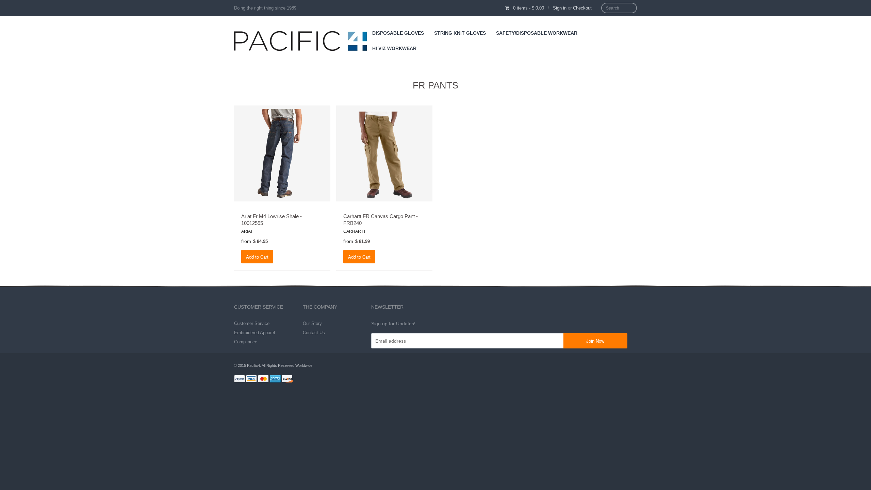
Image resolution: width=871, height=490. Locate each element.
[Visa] (251, 380)
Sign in (559, 8)
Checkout (582, 8)
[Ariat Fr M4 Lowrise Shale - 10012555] (282, 153)
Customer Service (251, 323)
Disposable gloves (398, 33)
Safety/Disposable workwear (536, 33)
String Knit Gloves (460, 33)
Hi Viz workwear (394, 48)
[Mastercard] (263, 380)
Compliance (245, 341)
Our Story (312, 323)
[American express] (275, 380)
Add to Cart (257, 257)
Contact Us (314, 332)
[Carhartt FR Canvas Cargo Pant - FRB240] (384, 153)
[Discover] (287, 380)
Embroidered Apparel (254, 332)
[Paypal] (239, 380)
